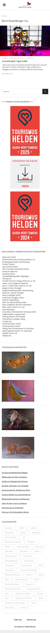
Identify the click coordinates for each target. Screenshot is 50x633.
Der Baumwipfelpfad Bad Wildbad (15, 473)
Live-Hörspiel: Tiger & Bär (14, 61)
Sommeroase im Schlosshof (12, 508)
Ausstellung (9, 533)
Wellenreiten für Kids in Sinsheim (14, 477)
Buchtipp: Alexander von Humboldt (15, 486)
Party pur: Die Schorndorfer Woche (15, 512)
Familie (7, 547)
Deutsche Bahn (10, 537)
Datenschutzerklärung (25, 627)
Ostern (36, 579)
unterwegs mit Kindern (23, 598)
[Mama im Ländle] (25, 5)
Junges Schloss (11, 556)
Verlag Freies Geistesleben (15, 603)
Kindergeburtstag (11, 561)
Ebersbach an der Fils (13, 542)
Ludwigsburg (9, 570)
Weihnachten (10, 608)
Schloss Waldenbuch (13, 589)
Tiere (7, 598)
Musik (41, 575)
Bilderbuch (36, 533)
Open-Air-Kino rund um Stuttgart (14, 503)
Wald (33, 603)
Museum (29, 575)
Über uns (18, 620)
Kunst (40, 565)
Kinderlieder (28, 561)
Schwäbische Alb (33, 589)
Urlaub (41, 598)
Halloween (24, 551)
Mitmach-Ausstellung (29, 570)
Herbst (36, 551)
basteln (23, 533)
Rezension (30, 584)
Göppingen (9, 551)
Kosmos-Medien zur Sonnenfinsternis (16, 495)
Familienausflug (23, 547)
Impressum (31, 620)
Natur (7, 579)
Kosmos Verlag (26, 565)
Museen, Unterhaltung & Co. (12, 58)
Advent (21, 528)
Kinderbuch (27, 556)
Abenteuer (9, 528)
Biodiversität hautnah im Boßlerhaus (16, 499)
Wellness (24, 608)
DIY (24, 537)
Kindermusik (9, 565)
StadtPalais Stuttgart (23, 594)
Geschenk (39, 547)
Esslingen (31, 542)
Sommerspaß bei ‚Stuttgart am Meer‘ (16, 490)
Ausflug (33, 528)
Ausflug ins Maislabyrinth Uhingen (15, 481)
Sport (7, 594)
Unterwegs (29, 58)
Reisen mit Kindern (12, 584)
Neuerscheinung (22, 579)
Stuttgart (40, 594)
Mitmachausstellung (12, 575)
